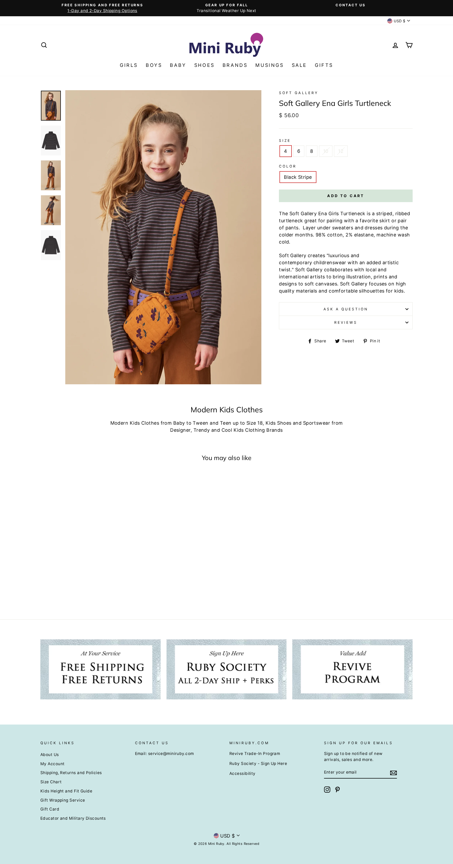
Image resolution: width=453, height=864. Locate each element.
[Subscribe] (393, 772)
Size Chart (51, 781)
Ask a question (345, 309)
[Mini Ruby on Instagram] (327, 789)
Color (287, 166)
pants (292, 227)
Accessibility (242, 773)
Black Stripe (298, 177)
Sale (299, 65)
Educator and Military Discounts (73, 818)
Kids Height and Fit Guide (66, 791)
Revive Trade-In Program (254, 753)
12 (340, 151)
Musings (269, 65)
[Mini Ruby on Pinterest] (337, 789)
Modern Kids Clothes (134, 423)
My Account (52, 763)
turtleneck (291, 220)
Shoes (204, 65)
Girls (129, 65)
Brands (235, 65)
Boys (154, 65)
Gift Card (49, 809)
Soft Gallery (298, 93)
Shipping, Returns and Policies (71, 772)
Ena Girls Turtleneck (341, 213)
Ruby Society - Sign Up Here (258, 763)
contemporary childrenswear (312, 262)
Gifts (324, 65)
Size (285, 140)
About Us (49, 754)
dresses (373, 227)
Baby (178, 65)
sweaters (342, 227)
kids (399, 291)
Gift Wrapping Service (62, 800)
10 (325, 151)
